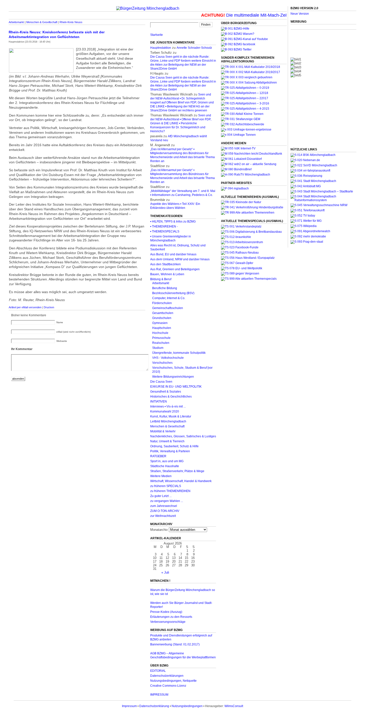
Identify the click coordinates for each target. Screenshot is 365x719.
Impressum (129, 706)
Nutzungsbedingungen (187, 706)
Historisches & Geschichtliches (171, 396)
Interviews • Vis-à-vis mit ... (168, 406)
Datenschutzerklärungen (166, 675)
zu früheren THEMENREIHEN (170, 491)
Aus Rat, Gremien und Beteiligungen (175, 269)
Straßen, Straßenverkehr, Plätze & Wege (177, 471)
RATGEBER (158, 456)
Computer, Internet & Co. (168, 298)
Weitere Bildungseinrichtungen (173, 376)
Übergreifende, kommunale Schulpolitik (179, 352)
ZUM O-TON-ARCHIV (164, 510)
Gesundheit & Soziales (165, 391)
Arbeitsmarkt (16, 22)
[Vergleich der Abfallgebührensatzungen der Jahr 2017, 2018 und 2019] (246, 77)
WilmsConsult (233, 706)
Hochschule (160, 332)
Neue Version (300, 13)
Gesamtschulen (162, 313)
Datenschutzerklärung (154, 706)
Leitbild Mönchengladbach (168, 421)
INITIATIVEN (158, 401)
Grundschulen (161, 317)
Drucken (49, 307)
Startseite (156, 34)
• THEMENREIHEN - (164, 226)
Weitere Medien (161, 476)
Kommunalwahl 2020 (164, 411)
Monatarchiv (159, 530)
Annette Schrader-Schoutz (194, 47)
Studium (157, 347)
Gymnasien (160, 322)
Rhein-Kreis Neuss (71, 22)
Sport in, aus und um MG (166, 461)
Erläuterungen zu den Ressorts (171, 616)
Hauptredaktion (160, 47)
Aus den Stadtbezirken (165, 264)
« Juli (165, 572)
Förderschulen (162, 303)
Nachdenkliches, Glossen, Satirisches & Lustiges (183, 436)
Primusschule (161, 337)
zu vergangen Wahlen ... (166, 500)
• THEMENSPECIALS (164, 231)
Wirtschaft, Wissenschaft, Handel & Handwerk (181, 481)
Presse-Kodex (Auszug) (166, 611)
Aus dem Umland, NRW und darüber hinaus (180, 259)
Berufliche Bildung (164, 288)
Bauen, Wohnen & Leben (167, 274)
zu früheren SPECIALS (165, 486)
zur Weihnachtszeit (163, 515)
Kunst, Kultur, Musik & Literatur (170, 416)
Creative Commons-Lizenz (168, 685)
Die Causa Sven (161, 381)
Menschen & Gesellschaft (41, 22)
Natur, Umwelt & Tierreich (167, 441)
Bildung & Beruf (160, 279)
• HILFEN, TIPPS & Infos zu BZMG (173, 221)
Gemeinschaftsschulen (167, 308)
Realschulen (160, 342)
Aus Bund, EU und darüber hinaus (173, 254)
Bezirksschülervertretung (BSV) (173, 293)
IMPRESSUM (159, 694)
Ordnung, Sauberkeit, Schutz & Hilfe (174, 446)
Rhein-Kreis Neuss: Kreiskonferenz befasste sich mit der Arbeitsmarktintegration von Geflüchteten (57, 34)
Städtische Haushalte (164, 466)
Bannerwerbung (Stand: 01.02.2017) (175, 644)
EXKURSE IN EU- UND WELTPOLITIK (176, 386)
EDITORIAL (158, 670)
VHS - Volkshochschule (168, 357)
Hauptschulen (161, 327)
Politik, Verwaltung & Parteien (170, 451)
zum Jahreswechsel (163, 505)
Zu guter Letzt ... (161, 495)
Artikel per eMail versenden (25, 307)
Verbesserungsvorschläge (167, 621)
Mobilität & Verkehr (163, 431)
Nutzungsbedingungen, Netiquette (173, 680)
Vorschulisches (162, 362)
